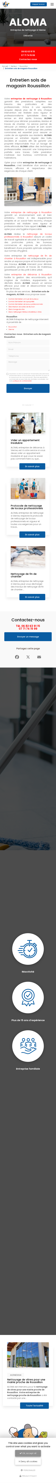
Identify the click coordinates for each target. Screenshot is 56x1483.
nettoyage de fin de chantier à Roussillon (28, 257)
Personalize (29, 1470)
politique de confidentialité (22, 381)
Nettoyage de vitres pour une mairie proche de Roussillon (26, 1381)
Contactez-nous (28, 59)
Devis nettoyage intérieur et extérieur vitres (25, 312)
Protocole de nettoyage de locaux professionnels (27, 507)
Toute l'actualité (34, 1405)
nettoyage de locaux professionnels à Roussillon (28, 235)
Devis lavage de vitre (16, 309)
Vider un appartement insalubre (25, 441)
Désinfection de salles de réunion (21, 307)
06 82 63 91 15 (28, 51)
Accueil (5, 66)
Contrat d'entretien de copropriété (21, 301)
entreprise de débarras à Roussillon (31, 274)
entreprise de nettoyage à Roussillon (31, 212)
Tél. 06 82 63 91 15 (28, 626)
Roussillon (24, 66)
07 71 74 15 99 (28, 55)
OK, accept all (29, 1453)
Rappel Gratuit (38, 4)
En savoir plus (32, 466)
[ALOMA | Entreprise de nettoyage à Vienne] (5, 4)
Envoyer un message (28, 636)
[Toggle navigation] (52, 4)
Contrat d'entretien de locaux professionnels (25, 304)
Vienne (11, 329)
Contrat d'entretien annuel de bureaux (23, 299)
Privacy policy (29, 1476)
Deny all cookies (28, 1461)
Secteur (14, 66)
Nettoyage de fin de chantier (24, 575)
